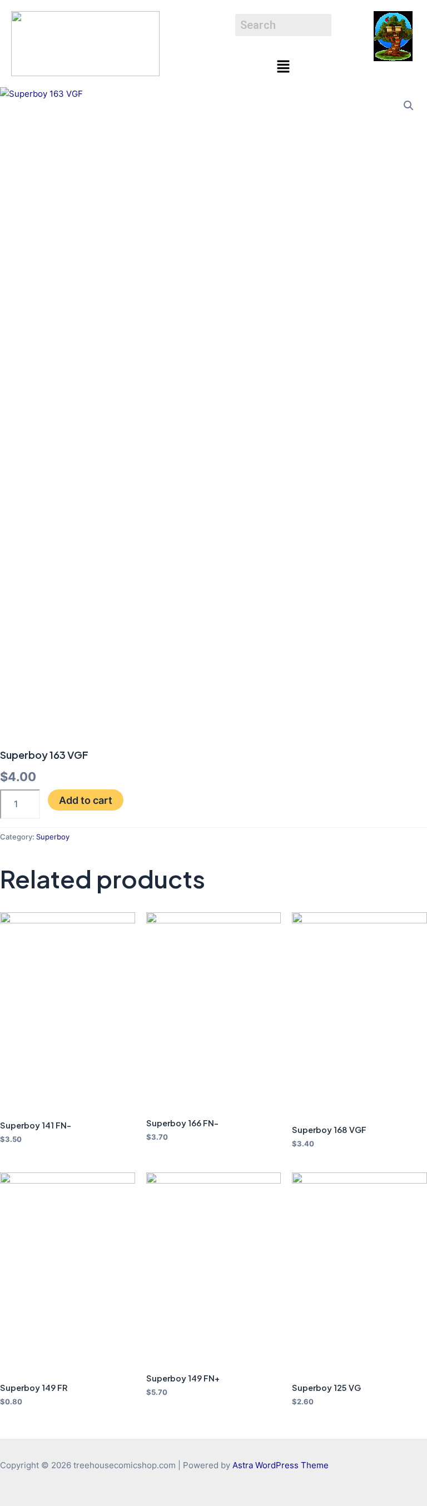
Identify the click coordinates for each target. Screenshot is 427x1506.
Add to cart (85, 800)
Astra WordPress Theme (280, 1465)
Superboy (52, 836)
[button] (283, 67)
